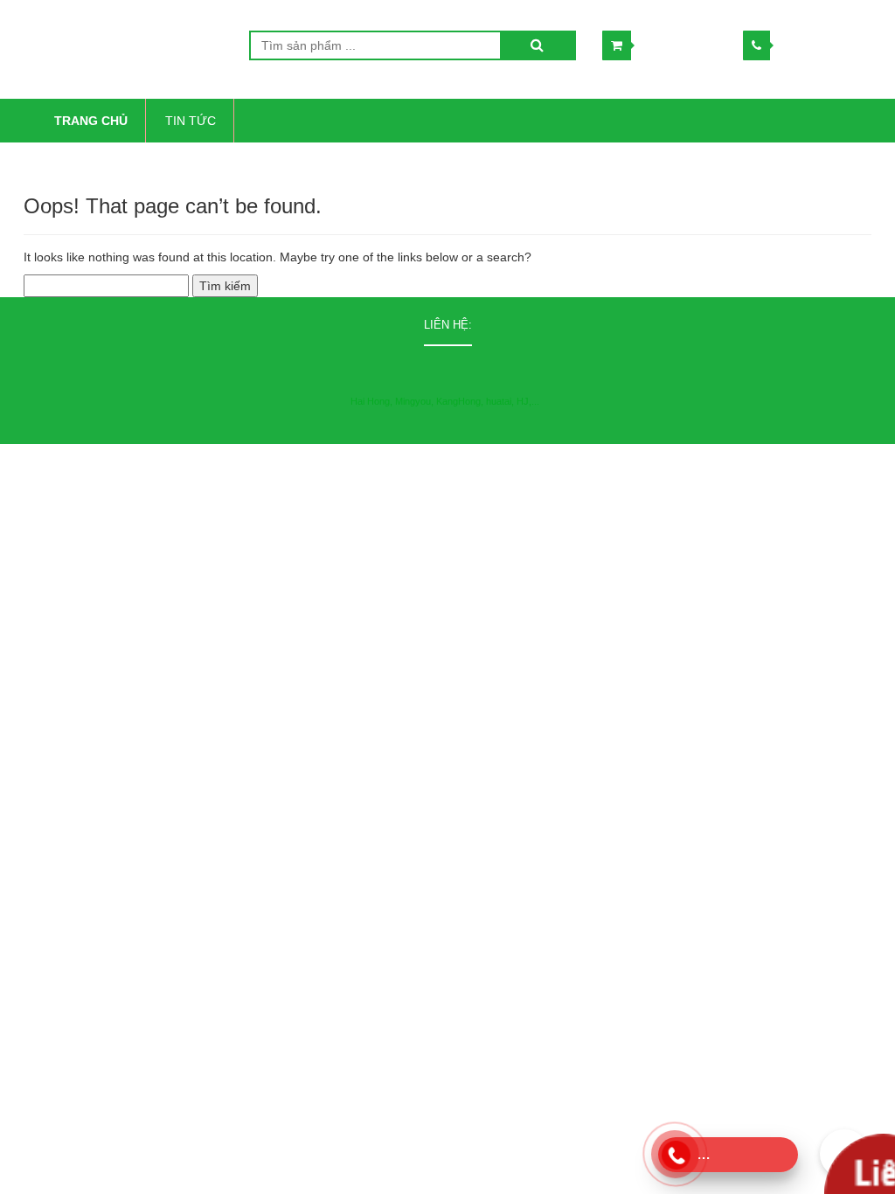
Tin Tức (190, 121)
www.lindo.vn (684, 461)
